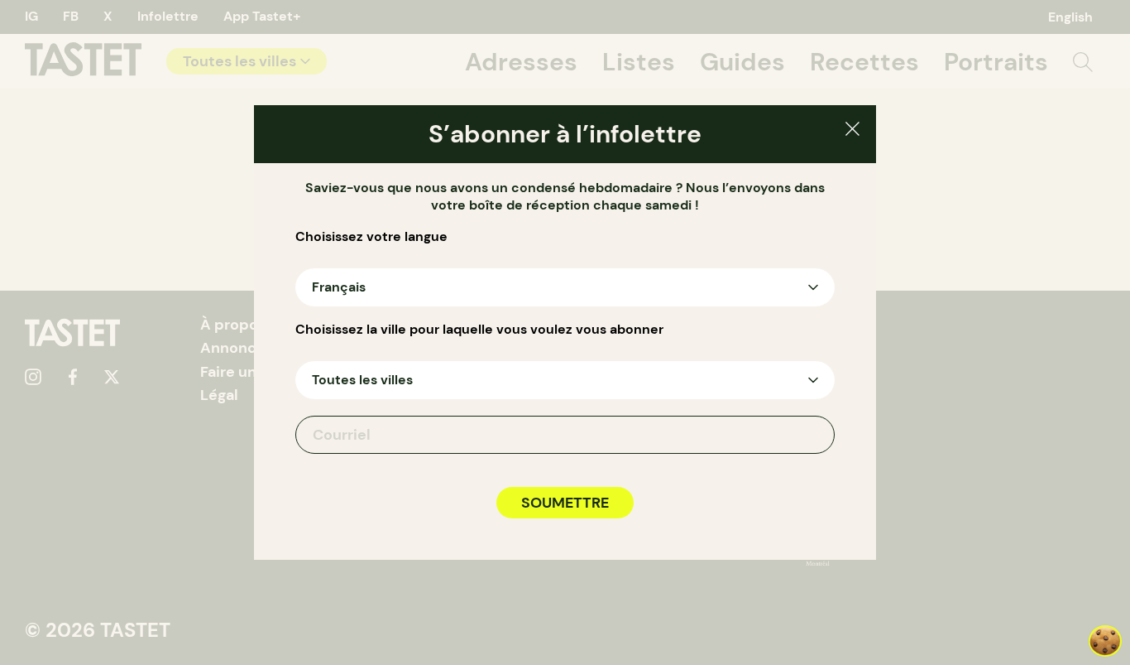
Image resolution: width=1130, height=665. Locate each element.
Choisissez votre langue (371, 236)
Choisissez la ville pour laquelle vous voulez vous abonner (479, 329)
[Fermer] (852, 131)
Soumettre (565, 503)
